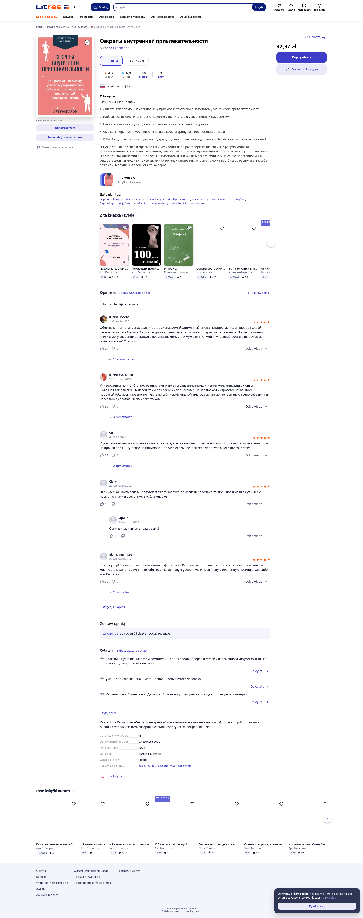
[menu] (78, 7)
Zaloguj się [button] (110, 640)
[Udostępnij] (324, 37)
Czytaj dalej (330, 897)
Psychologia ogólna (232, 205)
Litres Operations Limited (181, 914)
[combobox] (183, 7)
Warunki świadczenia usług (91, 877)
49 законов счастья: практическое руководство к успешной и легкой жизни (94, 850)
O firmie (41, 877)
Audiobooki (106, 17)
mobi (173, 772)
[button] (65, 127)
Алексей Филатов (240, 278)
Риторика (170, 274)
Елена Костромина (176, 278)
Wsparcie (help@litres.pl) (52, 889)
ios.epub (162, 772)
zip (190, 772)
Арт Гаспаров (109, 278)
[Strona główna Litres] (52, 7)
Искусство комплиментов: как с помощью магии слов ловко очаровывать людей (114, 274)
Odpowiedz (253, 355)
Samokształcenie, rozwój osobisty (146, 209)
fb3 (154, 772)
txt (185, 772)
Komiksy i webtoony (132, 17)
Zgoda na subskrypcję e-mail (92, 889)
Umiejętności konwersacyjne (187, 209)
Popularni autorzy (128, 877)
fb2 (149, 772)
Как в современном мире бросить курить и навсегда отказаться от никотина (57, 850)
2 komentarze (122, 472)
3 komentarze (122, 423)
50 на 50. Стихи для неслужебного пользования (243, 274)
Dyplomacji (107, 205)
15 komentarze (123, 365)
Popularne (86, 17)
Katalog (103, 7)
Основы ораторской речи (211, 274)
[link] (179, 323)
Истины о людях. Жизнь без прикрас (309, 850)
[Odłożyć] (124, 234)
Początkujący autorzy (205, 205)
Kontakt (41, 883)
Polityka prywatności (87, 883)
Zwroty (41, 895)
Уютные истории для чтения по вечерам (220, 850)
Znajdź (259, 7)
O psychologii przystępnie (173, 205)
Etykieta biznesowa (128, 205)
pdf (180, 772)
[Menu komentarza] (266, 542)
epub (142, 772)
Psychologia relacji (111, 209)
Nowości (68, 17)
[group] (185, 325)
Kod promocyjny (46, 17)
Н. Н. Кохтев (204, 278)
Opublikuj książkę (191, 17)
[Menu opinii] (266, 355)
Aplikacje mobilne (162, 17)
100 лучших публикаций (146, 274)
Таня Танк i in (207, 854)
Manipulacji (148, 205)
